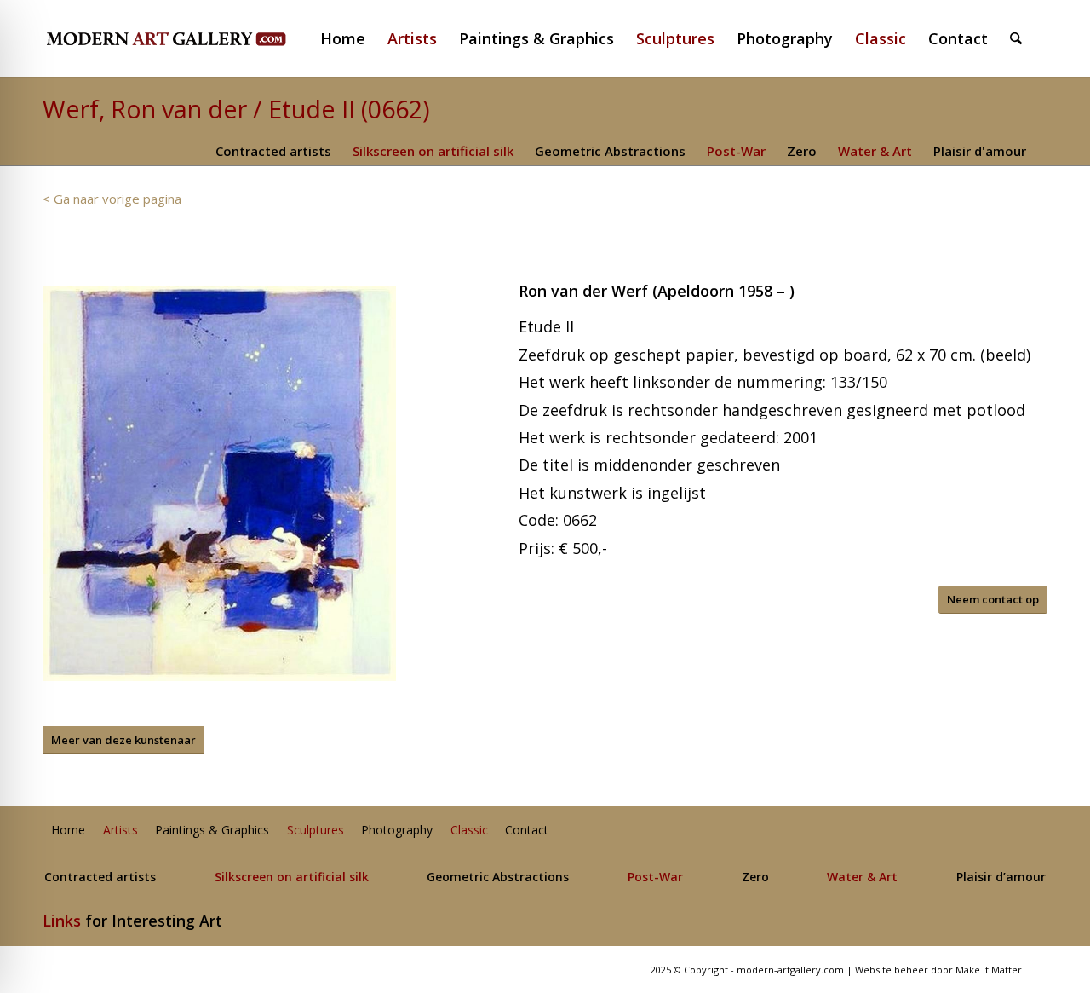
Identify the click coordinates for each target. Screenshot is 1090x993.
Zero (802, 150)
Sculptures (315, 830)
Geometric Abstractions (610, 150)
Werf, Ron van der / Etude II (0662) (236, 108)
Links (62, 920)
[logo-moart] (211, 38)
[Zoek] (1016, 38)
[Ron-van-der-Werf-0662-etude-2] (219, 483)
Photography (397, 830)
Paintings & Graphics (212, 830)
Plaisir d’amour (1001, 877)
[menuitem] (350, 38)
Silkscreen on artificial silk (433, 150)
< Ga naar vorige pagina (112, 198)
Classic (469, 830)
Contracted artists (273, 150)
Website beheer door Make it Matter (938, 969)
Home (68, 830)
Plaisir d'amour (979, 150)
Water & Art (875, 150)
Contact (526, 830)
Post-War (736, 150)
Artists (120, 830)
